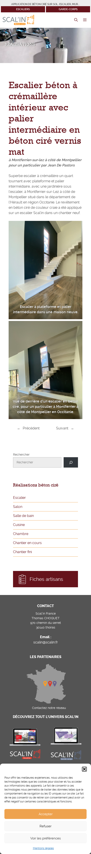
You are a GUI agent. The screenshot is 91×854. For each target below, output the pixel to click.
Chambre (20, 534)
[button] (84, 769)
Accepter (46, 814)
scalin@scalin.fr (45, 642)
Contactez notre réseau (49, 708)
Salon (17, 507)
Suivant (62, 428)
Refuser (45, 826)
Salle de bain (23, 516)
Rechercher (21, 454)
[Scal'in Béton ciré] (18, 20)
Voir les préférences (45, 838)
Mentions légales (43, 848)
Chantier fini (22, 552)
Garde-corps (68, 9)
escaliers (23, 9)
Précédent (31, 428)
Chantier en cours (27, 543)
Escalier (19, 498)
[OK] (71, 462)
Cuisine (19, 525)
